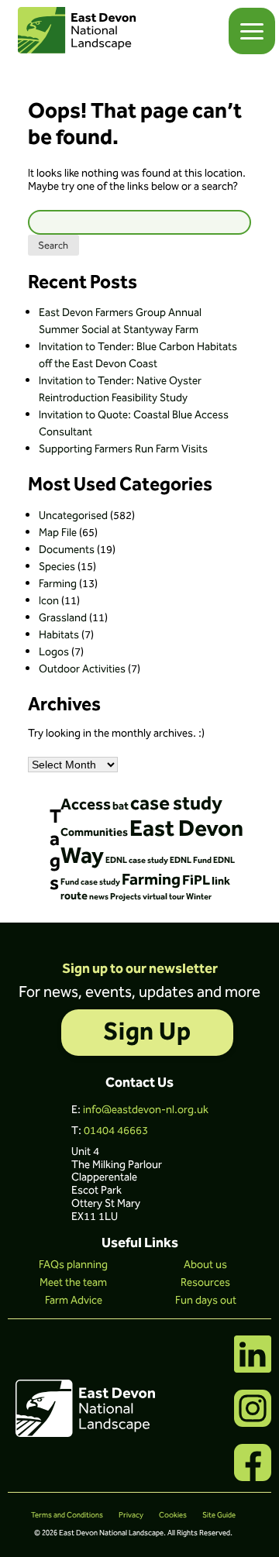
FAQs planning (73, 1264)
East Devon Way (151, 843)
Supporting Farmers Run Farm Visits (123, 449)
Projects (125, 896)
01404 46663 (116, 1130)
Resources (205, 1282)
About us (205, 1264)
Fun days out (205, 1300)
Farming (58, 584)
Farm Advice (73, 1300)
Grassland (63, 618)
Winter (199, 896)
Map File (58, 532)
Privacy (131, 1515)
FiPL (196, 881)
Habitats (59, 635)
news (98, 896)
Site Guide (219, 1515)
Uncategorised (73, 515)
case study (176, 804)
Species (57, 567)
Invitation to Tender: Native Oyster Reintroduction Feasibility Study (120, 390)
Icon (49, 601)
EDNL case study (136, 860)
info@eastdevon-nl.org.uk (145, 1110)
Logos (54, 652)
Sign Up (147, 1032)
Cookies (173, 1515)
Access (85, 805)
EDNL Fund (191, 860)
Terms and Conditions (67, 1515)
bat (120, 806)
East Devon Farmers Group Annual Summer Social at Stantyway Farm (120, 321)
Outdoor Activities (82, 669)
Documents (67, 550)
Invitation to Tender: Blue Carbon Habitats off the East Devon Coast (138, 356)
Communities (94, 832)
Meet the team (73, 1282)
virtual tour (163, 896)
